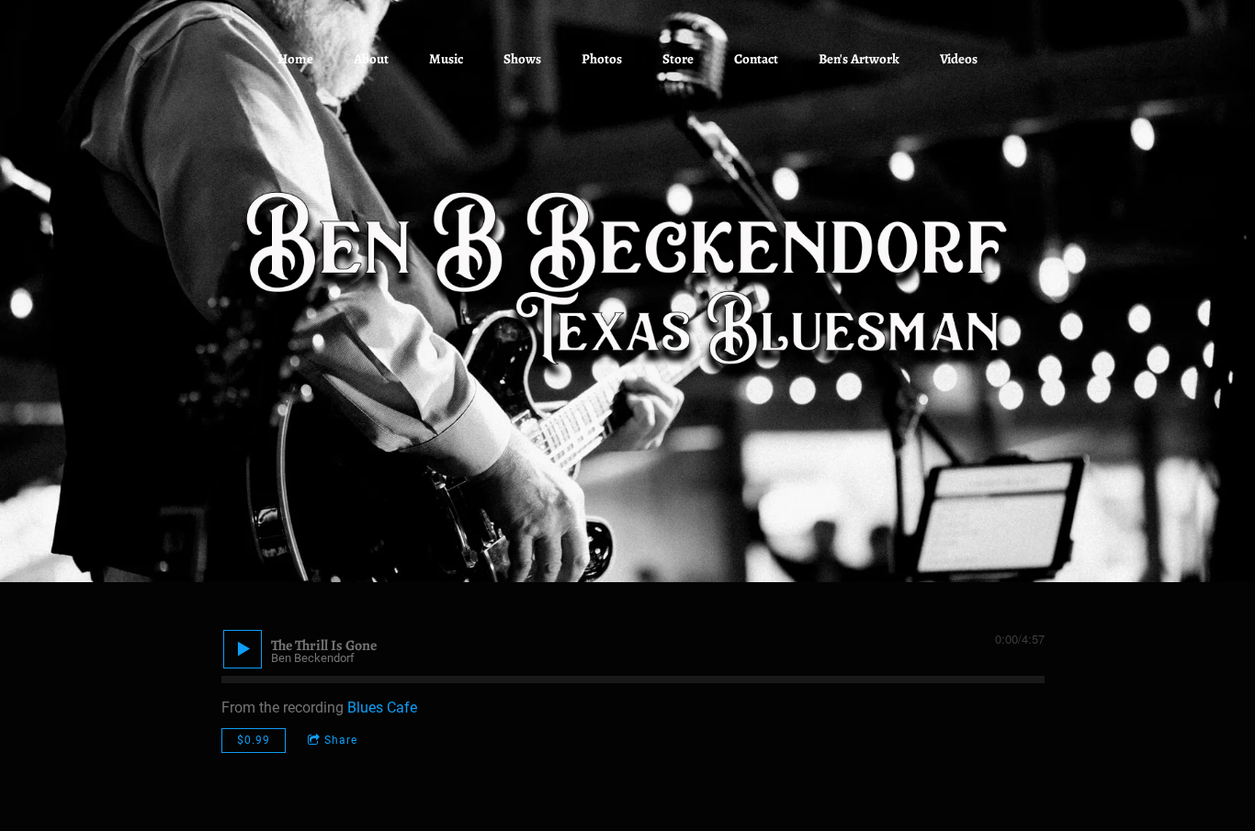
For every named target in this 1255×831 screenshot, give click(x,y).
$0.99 (253, 740)
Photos (602, 59)
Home (295, 59)
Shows (522, 59)
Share (340, 740)
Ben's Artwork (859, 59)
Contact (756, 59)
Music (446, 59)
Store (678, 59)
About (371, 59)
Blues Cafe (382, 707)
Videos (959, 59)
